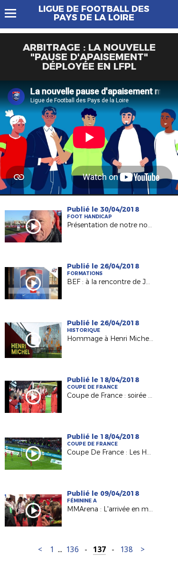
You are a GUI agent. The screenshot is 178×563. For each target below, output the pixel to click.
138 (126, 549)
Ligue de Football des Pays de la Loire (94, 13)
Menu (15, 13)
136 (72, 549)
